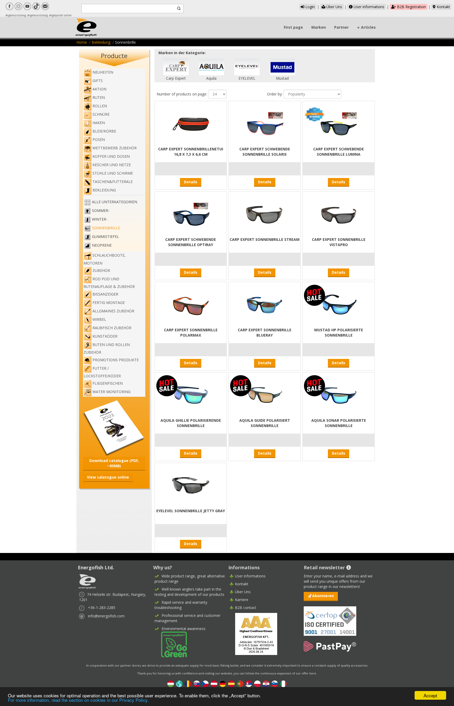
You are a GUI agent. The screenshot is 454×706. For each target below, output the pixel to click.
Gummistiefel (105, 236)
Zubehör (101, 270)
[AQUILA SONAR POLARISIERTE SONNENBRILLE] (338, 394)
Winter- (99, 219)
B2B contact (245, 607)
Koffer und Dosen (111, 156)
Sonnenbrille (106, 227)
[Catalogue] (114, 427)
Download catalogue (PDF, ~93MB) (114, 463)
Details (190, 181)
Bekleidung (101, 42)
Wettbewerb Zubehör (114, 147)
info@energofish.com (106, 615)
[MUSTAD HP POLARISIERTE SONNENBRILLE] (338, 303)
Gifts (97, 80)
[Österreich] (214, 683)
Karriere (241, 599)
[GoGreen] (170, 644)
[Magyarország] (170, 683)
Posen (98, 139)
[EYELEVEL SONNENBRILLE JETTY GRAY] (190, 484)
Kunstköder (104, 336)
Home (81, 42)
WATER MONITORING (111, 391)
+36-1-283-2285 (101, 607)
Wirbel (99, 319)
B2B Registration (411, 6)
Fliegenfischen (107, 383)
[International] (179, 683)
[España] (231, 683)
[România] (188, 683)
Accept (430, 695)
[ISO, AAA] (330, 618)
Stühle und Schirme (112, 173)
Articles (368, 27)
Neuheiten (102, 72)
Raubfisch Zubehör (111, 327)
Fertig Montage (108, 302)
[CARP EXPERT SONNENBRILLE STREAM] (264, 213)
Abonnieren (323, 595)
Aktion (99, 89)
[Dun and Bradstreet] (252, 633)
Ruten (98, 97)
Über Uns (333, 6)
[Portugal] (240, 683)
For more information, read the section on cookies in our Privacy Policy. (78, 700)
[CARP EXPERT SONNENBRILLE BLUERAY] (264, 303)
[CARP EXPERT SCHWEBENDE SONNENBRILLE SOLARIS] (264, 122)
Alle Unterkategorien (114, 201)
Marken (318, 27)
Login (309, 6)
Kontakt (443, 6)
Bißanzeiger (105, 294)
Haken (98, 122)
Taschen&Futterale (112, 181)
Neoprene (102, 245)
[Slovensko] (196, 683)
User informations (368, 6)
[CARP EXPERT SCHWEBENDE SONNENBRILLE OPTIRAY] (190, 213)
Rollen (99, 105)
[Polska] (257, 683)
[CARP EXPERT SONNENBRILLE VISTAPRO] (338, 213)
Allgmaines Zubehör (113, 310)
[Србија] (248, 683)
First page (293, 27)
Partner (341, 27)
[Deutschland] (222, 683)
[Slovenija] (274, 683)
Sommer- (101, 210)
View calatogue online (108, 477)
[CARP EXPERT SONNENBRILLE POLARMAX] (190, 303)
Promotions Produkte (115, 359)
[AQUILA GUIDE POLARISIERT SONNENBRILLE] (264, 394)
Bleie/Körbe (104, 131)
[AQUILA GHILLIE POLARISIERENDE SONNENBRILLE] (190, 394)
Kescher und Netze (111, 164)
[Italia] (283, 683)
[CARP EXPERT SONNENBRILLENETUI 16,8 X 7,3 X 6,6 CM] (190, 122)
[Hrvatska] (266, 683)
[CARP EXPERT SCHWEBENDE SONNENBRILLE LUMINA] (338, 122)
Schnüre (101, 114)
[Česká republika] (205, 683)
